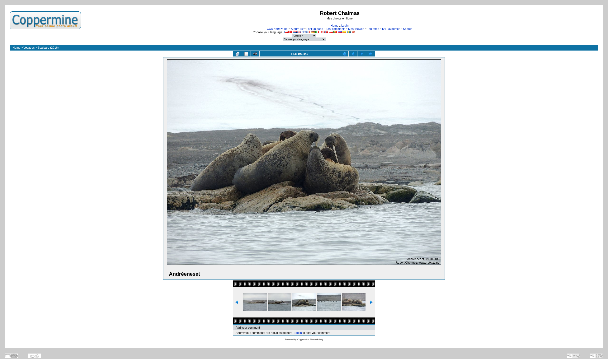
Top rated (373, 29)
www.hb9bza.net (277, 29)
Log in (298, 333)
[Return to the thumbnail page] (237, 53)
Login (345, 25)
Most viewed (356, 29)
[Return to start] (344, 53)
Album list (297, 29)
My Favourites (391, 29)
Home (334, 25)
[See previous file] (353, 53)
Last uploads (314, 29)
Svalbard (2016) (48, 47)
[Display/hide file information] (246, 53)
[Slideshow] (255, 53)
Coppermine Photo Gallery (310, 339)
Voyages (29, 47)
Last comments (335, 29)
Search (407, 29)
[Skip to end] (370, 53)
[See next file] (361, 53)
